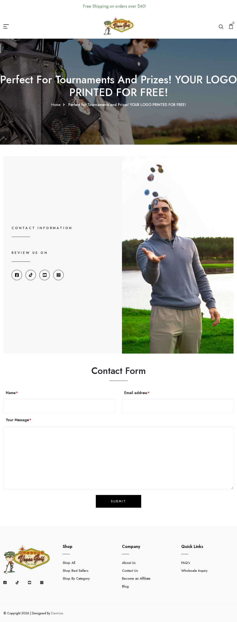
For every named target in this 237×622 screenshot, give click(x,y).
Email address (135, 392)
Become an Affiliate (136, 578)
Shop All (69, 562)
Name (11, 392)
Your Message (17, 420)
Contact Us (130, 570)
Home (56, 104)
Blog (125, 586)
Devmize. (57, 613)
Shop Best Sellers (75, 570)
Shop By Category (76, 578)
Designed (39, 613)
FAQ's (185, 562)
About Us (129, 562)
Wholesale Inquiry (194, 570)
